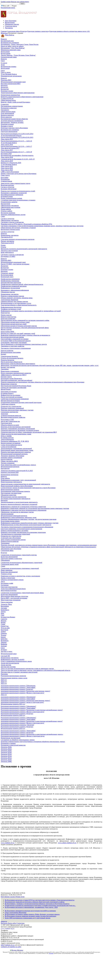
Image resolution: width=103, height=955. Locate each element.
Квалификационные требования (12, 195)
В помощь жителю (7, 437)
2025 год (4, 680)
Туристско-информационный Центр (13, 589)
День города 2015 (7, 139)
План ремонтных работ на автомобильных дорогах (18, 465)
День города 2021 (7, 166)
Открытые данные (7, 273)
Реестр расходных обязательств (11, 362)
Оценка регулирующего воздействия (13, 387)
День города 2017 (7, 150)
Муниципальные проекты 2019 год (13, 728)
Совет (3, 216)
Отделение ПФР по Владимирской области (16, 341)
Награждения (5, 204)
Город (3, 61)
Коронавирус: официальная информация (15, 290)
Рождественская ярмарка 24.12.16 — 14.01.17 (16, 146)
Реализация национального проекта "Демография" (18, 708)
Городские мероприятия (9, 131)
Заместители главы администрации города (15, 183)
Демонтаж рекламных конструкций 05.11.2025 (17, 470)
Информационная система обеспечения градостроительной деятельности (26, 525)
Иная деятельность (7, 252)
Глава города (5, 175)
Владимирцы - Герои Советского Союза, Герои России (19, 44)
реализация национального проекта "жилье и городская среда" (22, 702)
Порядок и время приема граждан (12, 296)
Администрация (6, 181)
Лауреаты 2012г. (6, 758)
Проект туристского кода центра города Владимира (18, 173)
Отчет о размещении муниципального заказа (16, 661)
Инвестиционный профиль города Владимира (17, 486)
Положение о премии (8, 743)
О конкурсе (5, 104)
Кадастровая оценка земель (10, 521)
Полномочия (5, 179)
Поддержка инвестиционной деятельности (15, 498)
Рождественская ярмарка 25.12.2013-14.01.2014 (17, 134)
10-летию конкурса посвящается (12, 120)
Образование (5, 560)
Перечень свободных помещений (12, 408)
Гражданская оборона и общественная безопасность (18, 305)
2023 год (4, 683)
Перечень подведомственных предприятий (15, 427)
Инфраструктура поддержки (10, 395)
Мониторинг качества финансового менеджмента (18, 363)
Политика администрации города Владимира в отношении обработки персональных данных (33, 741)
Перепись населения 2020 (10, 472)
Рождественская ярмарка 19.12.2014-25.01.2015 (17, 137)
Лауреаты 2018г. (6, 752)
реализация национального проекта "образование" (18, 697)
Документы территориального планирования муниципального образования (27, 527)
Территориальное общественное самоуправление (18, 93)
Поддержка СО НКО (8, 256)
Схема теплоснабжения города (11, 445)
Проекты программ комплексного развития (16, 452)
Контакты (4, 85)
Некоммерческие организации (11, 76)
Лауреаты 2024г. (6, 747)
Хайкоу (3, 631)
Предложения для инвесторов (11, 493)
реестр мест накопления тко (10, 421)
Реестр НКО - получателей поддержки (14, 598)
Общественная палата (8, 100)
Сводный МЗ (5, 656)
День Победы (9, 35)
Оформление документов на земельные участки (17, 512)
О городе (4, 63)
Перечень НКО (6, 80)
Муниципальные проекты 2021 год (13, 704)
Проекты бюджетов (7, 360)
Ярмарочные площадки (9, 384)
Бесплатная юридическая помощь (12, 337)
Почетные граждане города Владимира (14, 128)
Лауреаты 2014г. (6, 756)
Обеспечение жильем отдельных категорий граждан (19, 326)
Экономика (5, 369)
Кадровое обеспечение (8, 189)
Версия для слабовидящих (20, 2)
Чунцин (3, 635)
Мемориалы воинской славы (11, 50)
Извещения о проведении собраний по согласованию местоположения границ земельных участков (35, 508)
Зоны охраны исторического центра (13, 539)
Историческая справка (8, 66)
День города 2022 (7, 168)
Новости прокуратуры (8, 317)
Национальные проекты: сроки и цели (14, 678)
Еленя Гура (4, 626)
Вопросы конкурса (7, 115)
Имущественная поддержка (10, 400)
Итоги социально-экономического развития (16, 373)
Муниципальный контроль (10, 466)
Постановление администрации (12, 106)
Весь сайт (6, 6)
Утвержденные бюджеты (9, 356)
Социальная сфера (13, 31)
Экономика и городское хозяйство (12, 346)
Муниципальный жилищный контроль (14, 454)
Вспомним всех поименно (10, 42)
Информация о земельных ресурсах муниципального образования (23, 510)
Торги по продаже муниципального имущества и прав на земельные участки (27, 668)
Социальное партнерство (9, 412)
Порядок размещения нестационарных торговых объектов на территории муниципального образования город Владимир (42, 382)
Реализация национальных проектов (13, 676)
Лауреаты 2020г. (6, 750)
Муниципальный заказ (8, 654)
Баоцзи (3, 637)
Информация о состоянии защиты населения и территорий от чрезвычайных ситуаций (31, 311)
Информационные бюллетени (11, 307)
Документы (9, 28)
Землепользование (7, 514)
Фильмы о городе (7, 126)
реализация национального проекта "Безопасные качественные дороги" (25, 691)
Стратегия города (11, 26)
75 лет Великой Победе (9, 164)
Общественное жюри (8, 111)
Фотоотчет (4, 87)
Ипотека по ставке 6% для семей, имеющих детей (18, 333)
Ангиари (4, 608)
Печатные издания (7, 124)
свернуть (4, 921)
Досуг (3, 581)
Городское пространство (9, 587)
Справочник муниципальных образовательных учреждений (21, 562)
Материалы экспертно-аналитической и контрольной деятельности (24, 249)
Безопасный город (7, 277)
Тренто (3, 611)
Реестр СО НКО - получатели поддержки (15, 264)
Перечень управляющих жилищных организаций (18, 428)
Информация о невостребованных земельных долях (18, 517)
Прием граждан (6, 315)
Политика (51, 953)
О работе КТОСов (7, 98)
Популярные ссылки (8, 896)
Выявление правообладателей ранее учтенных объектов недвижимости (25, 335)
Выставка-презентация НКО (10, 83)
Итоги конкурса (6, 117)
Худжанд (4, 649)
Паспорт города (6, 377)
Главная (3, 31)
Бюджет (3, 354)
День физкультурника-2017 (10, 148)
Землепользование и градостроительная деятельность (19, 502)
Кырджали (4, 630)
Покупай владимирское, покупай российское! (16, 380)
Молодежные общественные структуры (14, 596)
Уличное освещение (7, 463)
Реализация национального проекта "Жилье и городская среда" (22, 712)
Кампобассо (5, 610)
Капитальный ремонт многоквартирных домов (17, 450)
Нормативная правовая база (10, 95)
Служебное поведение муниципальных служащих (18, 200)
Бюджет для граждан (8, 367)
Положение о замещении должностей (14, 193)
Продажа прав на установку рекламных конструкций (19, 672)
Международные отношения (10, 600)
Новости (4, 39)
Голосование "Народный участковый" (14, 342)
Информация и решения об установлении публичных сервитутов (23, 506)
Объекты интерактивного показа (12, 579)
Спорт (3, 566)
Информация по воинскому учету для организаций (18, 480)
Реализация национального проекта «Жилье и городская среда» (23, 736)
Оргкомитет (5, 110)
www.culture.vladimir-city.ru (67, 843)
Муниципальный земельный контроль (14, 516)
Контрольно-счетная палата (10, 229)
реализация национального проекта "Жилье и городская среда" (22, 693)
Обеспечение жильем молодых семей (13, 324)
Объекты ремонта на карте (10, 425)
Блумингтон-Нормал (8, 617)
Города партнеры (7, 602)
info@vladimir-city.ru (7, 945)
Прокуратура (5, 313)
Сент (2, 615)
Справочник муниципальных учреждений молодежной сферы (22, 593)
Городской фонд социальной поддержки (14, 339)
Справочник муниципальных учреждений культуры (19, 555)
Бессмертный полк (7, 41)
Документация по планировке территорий (15, 534)
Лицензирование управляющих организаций (16, 448)
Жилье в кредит (6, 329)
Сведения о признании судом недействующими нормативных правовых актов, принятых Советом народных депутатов (42, 226)
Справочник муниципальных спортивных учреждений (20, 568)
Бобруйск (4, 639)
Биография (4, 177)
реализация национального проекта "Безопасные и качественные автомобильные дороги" (32, 721)
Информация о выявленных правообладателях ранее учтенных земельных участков (29, 523)
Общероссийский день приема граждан (14, 301)
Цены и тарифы (6, 436)
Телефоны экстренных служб (11, 309)
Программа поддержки (9, 391)
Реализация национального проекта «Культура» (17, 732)
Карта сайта (12, 923)
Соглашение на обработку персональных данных (18, 740)
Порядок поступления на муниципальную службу (18, 191)
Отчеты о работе (6, 211)
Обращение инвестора (8, 495)
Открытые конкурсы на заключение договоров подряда (20, 430)
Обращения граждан (12, 24)
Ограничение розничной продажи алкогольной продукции (21, 402)
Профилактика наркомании (10, 279)
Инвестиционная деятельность (11, 482)
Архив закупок (6, 665)
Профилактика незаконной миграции (14, 286)
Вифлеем (4, 644)
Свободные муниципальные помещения (15, 399)
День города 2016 (7, 144)
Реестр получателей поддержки (11, 397)
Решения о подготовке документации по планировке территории (23, 532)
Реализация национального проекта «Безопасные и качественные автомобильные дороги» (32, 734)
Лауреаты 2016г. (6, 754)
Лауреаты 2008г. (6, 761)
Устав (3, 65)
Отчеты (3, 247)
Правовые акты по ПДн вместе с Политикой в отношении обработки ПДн (26, 224)
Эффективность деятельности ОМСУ (13, 375)
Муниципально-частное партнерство (13, 497)
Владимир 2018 (6, 153)
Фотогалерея (5, 51)
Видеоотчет (5, 89)
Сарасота (4, 619)
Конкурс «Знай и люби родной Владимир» (15, 102)
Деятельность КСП (7, 243)
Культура (23, 31)
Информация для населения (10, 288)
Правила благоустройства (10, 541)
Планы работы (6, 209)
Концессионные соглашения (10, 443)
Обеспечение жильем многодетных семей (15, 322)
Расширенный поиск (8, 7)
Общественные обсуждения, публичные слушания (18, 227)
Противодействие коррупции (11, 282)
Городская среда (6, 423)
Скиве (3, 624)
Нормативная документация (10, 738)
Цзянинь (4, 633)
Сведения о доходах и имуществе (12, 222)
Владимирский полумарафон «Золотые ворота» (17, 155)
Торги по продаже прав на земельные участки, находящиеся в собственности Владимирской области (35, 670)
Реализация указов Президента (11, 378)
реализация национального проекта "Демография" (18, 687)
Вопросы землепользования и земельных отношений (19, 504)
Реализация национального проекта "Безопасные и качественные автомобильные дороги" (32, 710)
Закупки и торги (6, 651)
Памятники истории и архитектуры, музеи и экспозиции (20, 576)
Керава (3, 622)
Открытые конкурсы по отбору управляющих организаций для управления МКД (29, 432)
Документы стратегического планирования (16, 348)
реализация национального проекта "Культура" (17, 689)
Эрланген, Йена (6, 604)
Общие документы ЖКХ (9, 461)
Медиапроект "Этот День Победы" (13, 48)
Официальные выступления (10, 207)
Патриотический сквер (9, 57)
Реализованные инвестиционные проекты (15, 491)
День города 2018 (7, 157)
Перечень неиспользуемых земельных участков (17, 410)
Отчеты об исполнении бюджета (12, 358)
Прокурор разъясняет (8, 318)
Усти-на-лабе (5, 628)
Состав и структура (7, 187)
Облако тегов (19, 896)
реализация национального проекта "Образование (18, 685)
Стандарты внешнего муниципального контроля (17, 239)
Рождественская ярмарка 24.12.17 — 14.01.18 (16, 152)
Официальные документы (10, 205)
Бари (2, 613)
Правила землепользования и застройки (14, 530)
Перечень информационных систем (13, 214)
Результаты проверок (8, 213)
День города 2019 (7, 161)
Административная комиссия (11, 415)
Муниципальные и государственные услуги (16, 303)
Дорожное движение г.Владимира (12, 456)
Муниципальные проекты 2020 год (13, 715)
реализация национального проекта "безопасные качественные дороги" (25, 700)
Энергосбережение (7, 439)
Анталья (4, 646)
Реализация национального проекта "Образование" (18, 706)
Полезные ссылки (7, 91)
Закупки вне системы (8, 667)
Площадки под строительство (11, 406)
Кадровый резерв (7, 196)
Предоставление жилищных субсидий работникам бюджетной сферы (25, 327)
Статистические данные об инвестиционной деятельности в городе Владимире (28, 488)
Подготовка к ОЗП (7, 419)
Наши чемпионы (6, 570)
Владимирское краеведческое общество (14, 119)
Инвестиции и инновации (10, 371)
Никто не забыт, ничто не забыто (12, 46)
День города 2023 (7, 170)
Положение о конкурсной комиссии (13, 745)
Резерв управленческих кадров (11, 198)
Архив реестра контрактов (10, 663)
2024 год (4, 681)
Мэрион (3, 621)
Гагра (3, 648)
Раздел (14, 6)
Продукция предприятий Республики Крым (16, 386)
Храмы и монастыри (8, 578)
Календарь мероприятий (9, 557)
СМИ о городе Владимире (10, 172)
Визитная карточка (7, 185)
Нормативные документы (10, 235)
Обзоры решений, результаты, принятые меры (16, 298)
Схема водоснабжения (8, 447)
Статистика (20, 923)
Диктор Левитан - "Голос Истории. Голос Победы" (18, 55)
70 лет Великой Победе (9, 74)
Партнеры (4, 674)
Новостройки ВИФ (7, 331)
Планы (3, 245)
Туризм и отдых (6, 574)
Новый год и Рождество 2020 (11, 163)
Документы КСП (7, 237)
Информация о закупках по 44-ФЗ (12, 659)
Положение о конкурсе (9, 108)
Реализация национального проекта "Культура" (17, 713)
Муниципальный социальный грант (13, 82)
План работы (5, 478)
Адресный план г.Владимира (11, 538)
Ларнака (4, 642)
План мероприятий (7, 113)
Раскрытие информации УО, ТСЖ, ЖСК (15, 441)
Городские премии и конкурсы (37, 31)
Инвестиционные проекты (10, 489)
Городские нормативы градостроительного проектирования (21, 529)
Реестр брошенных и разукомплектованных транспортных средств (24, 344)
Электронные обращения (9, 299)
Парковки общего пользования (11, 457)
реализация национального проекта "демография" (18, 699)
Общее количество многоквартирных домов (16, 434)
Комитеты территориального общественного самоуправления (22, 97)
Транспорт (4, 414)
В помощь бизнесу (7, 393)
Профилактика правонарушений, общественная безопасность (22, 284)
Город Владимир (10, 21)
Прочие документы (7, 241)
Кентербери (5, 606)
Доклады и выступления (9, 250)
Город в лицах (6, 72)
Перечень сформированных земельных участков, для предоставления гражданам (28, 519)
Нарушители (5, 468)
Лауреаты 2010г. (6, 760)
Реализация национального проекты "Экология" (17, 725)
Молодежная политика (8, 590)
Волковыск (4, 640)
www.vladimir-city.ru (7, 843)
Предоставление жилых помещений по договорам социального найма (25, 320)
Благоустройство (6, 459)
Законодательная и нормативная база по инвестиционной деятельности (25, 484)
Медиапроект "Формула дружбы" (12, 122)
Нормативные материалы (9, 474)
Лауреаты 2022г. (6, 749)
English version (6, 2)
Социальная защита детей (10, 564)
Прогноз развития (7, 350)
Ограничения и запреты (9, 202)
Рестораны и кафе (7, 583)
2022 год (4, 695)
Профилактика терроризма (10, 281)
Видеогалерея (5, 53)
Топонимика (5, 543)
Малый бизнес (10, 22)
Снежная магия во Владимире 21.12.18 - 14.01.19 (18, 159)
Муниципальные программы (11, 352)
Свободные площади (8, 404)
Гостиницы (5, 585)
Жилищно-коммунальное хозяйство (13, 417)
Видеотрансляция (7, 275)
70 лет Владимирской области (11, 135)
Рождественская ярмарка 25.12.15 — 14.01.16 (16, 141)
